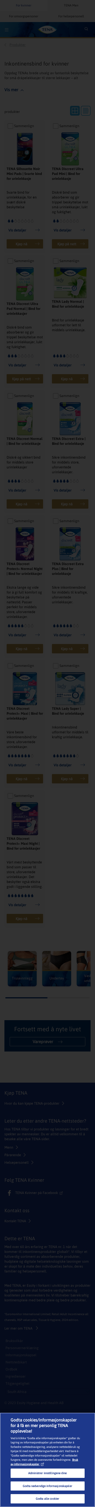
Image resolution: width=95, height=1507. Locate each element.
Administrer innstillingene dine (47, 1473)
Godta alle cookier (47, 1498)
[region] (47, 1460)
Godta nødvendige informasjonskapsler (47, 1486)
